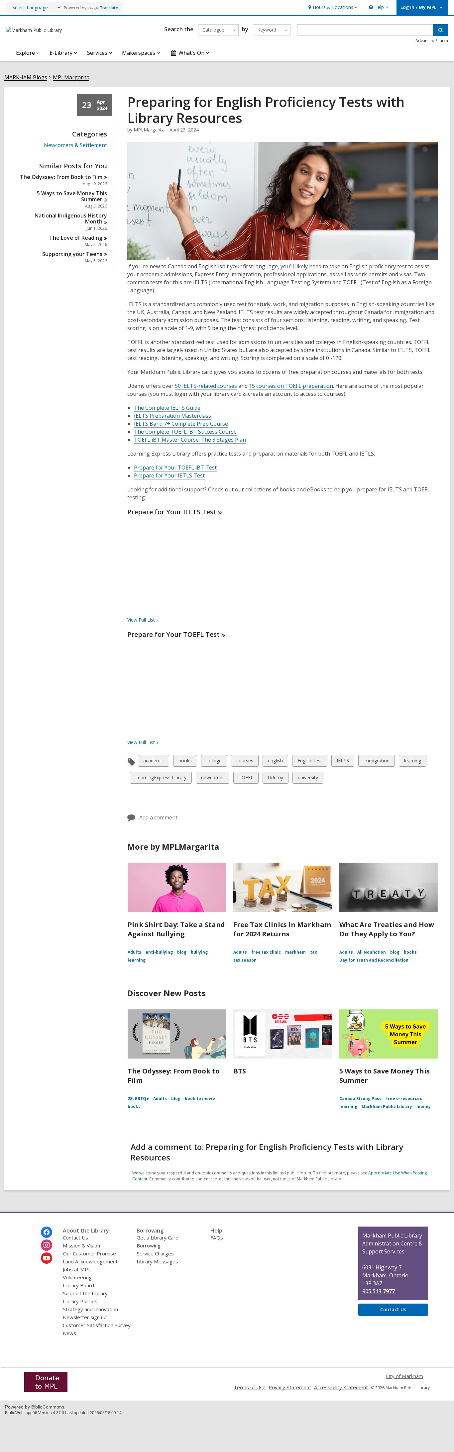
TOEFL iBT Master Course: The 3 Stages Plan (190, 439)
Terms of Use (250, 1387)
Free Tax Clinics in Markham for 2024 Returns (282, 929)
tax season (245, 960)
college (214, 762)
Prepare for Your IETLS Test (169, 475)
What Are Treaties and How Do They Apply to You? (386, 929)
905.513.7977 (378, 1291)
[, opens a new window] (45, 1390)
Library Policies (80, 1301)
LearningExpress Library (160, 779)
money (423, 1106)
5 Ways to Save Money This (72, 196)
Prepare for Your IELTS (171, 511)
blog (181, 952)
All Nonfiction (371, 952)
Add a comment (158, 817)
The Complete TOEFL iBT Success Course (185, 431)
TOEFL (245, 779)
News (69, 1333)
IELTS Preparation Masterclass (172, 415)
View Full (141, 620)
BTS (239, 1071)
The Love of (75, 237)
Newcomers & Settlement (75, 145)
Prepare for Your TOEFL (173, 634)
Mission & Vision (81, 1245)
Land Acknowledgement (90, 1261)
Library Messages (157, 1261)
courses (244, 762)
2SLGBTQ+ (138, 1098)
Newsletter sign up (85, 1317)
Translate (109, 8)
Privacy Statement (290, 1387)
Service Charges (155, 1253)
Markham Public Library (387, 1106)
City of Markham (404, 1376)
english (275, 762)
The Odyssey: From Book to (61, 177)
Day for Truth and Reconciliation (373, 960)
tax (313, 952)
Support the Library (85, 1293)
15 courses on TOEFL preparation (291, 385)
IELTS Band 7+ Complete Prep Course (181, 423)
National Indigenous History (71, 218)
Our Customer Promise (89, 1253)
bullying (199, 952)
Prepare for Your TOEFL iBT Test (175, 467)
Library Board (78, 1285)
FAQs (216, 1237)
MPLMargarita (71, 77)
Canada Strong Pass (360, 1098)
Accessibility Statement (341, 1387)
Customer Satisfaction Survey (97, 1325)
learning (412, 762)
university (307, 779)
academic (153, 762)
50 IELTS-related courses (206, 385)
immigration (376, 762)
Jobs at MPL (77, 1269)
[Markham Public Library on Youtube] (46, 1258)
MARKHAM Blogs (25, 77)
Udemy (275, 779)
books (185, 762)
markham (295, 952)
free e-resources (404, 1098)
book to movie (200, 1098)
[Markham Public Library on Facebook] (46, 1232)
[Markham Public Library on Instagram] (46, 1245)
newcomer (212, 779)
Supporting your (72, 254)
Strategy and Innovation (90, 1309)
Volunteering (77, 1277)
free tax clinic (266, 952)
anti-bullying (159, 952)
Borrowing (149, 1245)
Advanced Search (431, 40)
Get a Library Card (157, 1237)
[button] (332, 7)
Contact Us (75, 1237)
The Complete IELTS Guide (167, 407)
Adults (134, 952)
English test (309, 762)
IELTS (342, 762)
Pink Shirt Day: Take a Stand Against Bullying (176, 929)
